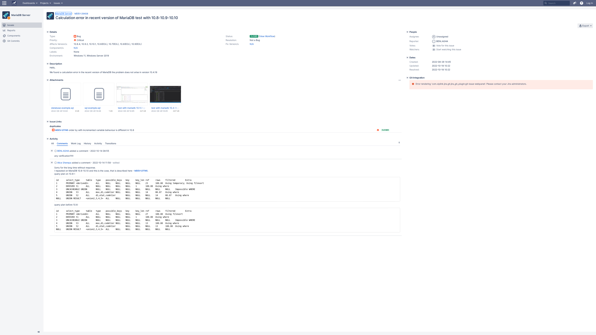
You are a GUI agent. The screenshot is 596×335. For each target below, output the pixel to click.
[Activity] (48, 139)
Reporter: (414, 41)
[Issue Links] (48, 122)
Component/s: (57, 48)
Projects (44, 3)
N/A (252, 44)
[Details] (48, 32)
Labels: (53, 51)
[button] (4, 3)
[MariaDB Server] (6, 15)
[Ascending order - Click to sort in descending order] (399, 142)
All (52, 143)
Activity (98, 143)
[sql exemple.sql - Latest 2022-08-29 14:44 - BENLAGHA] (99, 94)
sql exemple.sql (92, 108)
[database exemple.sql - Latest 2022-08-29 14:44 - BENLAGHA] (65, 94)
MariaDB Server (20, 15)
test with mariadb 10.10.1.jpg (132, 108)
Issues (57, 3)
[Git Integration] (407, 78)
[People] (407, 32)
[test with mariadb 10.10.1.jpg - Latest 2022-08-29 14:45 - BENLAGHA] (132, 94)
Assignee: (414, 36)
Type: (52, 36)
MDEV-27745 (61, 130)
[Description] (48, 64)
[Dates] (407, 57)
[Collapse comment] (52, 151)
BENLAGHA (63, 151)
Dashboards (29, 3)
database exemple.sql (62, 108)
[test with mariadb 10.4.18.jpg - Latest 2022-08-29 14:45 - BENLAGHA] (165, 94)
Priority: (53, 40)
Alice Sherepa (64, 162)
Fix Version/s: (232, 44)
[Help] (581, 3)
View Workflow (267, 36)
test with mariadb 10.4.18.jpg (165, 108)
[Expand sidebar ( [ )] (38, 332)
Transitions (110, 143)
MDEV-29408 (81, 13)
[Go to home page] (14, 3)
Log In (590, 3)
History (87, 143)
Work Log (76, 143)
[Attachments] (48, 80)
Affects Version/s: (58, 44)
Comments (62, 143)
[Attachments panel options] (400, 80)
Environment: (56, 55)
